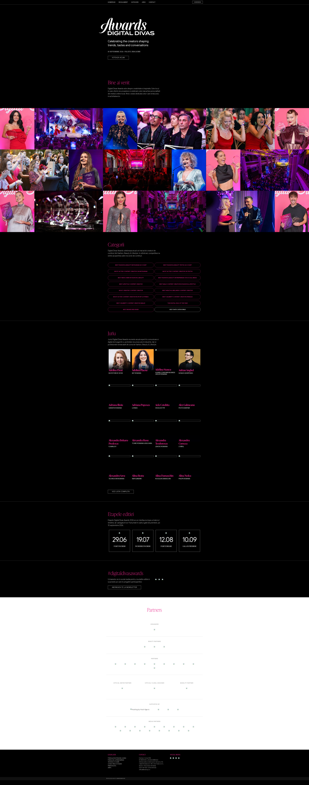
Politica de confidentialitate (116, 760)
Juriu (144, 2)
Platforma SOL (112, 766)
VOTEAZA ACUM (118, 58)
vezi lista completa (121, 492)
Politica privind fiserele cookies (117, 758)
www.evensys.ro (121, 778)
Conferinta (197, 2)
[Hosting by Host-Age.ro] (139, 709)
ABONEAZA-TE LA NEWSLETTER (124, 587)
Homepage (111, 2)
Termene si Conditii (113, 762)
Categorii (135, 2)
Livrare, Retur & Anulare (115, 764)
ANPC (109, 768)
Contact (152, 2)
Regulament (123, 2)
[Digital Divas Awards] (135, 26)
